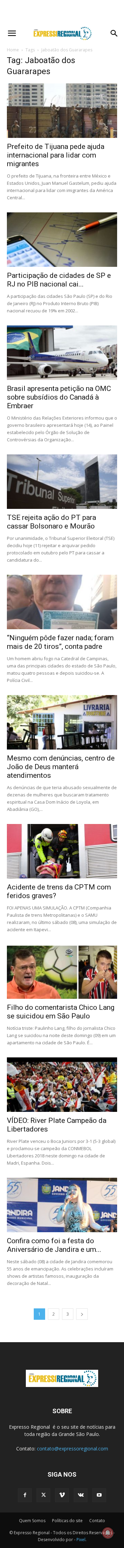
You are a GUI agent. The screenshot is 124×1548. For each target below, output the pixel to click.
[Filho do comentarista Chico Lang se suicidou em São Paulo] (62, 971)
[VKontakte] (80, 1495)
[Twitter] (43, 1495)
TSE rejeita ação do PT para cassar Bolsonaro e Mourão (51, 521)
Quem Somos (32, 1521)
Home (13, 50)
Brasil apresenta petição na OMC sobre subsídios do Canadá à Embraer (59, 397)
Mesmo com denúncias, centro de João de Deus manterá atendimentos (61, 767)
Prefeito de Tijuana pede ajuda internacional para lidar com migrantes (55, 155)
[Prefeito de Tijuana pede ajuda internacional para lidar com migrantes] (62, 110)
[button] (12, 33)
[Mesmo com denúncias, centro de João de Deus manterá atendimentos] (62, 722)
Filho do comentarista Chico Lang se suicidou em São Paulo (60, 1011)
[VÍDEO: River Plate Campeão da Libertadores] (62, 1084)
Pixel (80, 1539)
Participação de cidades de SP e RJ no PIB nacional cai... (59, 279)
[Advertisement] (62, 12)
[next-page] (82, 1314)
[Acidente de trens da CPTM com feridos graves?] (62, 851)
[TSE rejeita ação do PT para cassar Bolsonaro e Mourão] (62, 481)
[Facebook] (25, 1495)
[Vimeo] (62, 1495)
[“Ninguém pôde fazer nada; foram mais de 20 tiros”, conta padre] (62, 602)
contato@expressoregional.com (72, 1448)
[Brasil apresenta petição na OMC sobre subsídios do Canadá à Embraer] (62, 352)
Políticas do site (67, 1521)
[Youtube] (99, 1495)
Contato (97, 1521)
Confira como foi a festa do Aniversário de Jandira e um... (54, 1245)
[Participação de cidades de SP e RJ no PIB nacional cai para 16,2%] (62, 239)
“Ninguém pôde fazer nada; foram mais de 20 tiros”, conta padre (60, 642)
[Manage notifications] (107, 1532)
